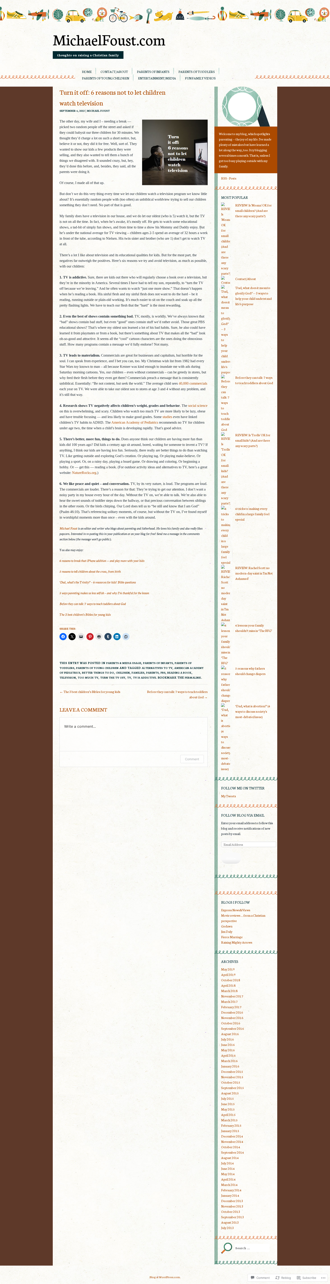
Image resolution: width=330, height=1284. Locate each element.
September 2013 (232, 1217)
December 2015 (232, 1071)
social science (197, 406)
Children (123, 672)
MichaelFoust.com (109, 39)
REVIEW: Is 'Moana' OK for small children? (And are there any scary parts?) (253, 210)
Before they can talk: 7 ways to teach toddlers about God (92, 603)
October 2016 (230, 1023)
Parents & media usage (123, 663)
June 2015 (228, 1104)
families (138, 672)
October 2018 (230, 980)
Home (87, 71)
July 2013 (227, 1227)
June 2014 (228, 1168)
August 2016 (230, 1034)
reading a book (179, 672)
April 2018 (228, 985)
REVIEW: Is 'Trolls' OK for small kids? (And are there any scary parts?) (252, 440)
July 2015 (227, 1098)
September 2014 (232, 1152)
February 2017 (231, 1007)
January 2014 (230, 1195)
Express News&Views (235, 910)
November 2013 (232, 1206)
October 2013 (230, 1211)
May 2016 (228, 1050)
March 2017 (229, 1001)
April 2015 (228, 1114)
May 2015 (228, 1109)
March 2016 (229, 1060)
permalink (193, 677)
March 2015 (229, 1120)
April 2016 (228, 1055)
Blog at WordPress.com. (165, 1277)
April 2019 (228, 974)
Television (67, 677)
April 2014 (228, 1179)
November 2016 (232, 1017)
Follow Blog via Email (242, 815)
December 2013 (232, 1201)
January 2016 (230, 1066)
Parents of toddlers (196, 71)
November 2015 (232, 1077)
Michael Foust (98, 110)
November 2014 (232, 1141)
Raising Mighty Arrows (236, 942)
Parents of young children (105, 78)
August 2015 (230, 1093)
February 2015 (231, 1125)
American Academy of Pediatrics (134, 422)
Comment (192, 759)
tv (129, 677)
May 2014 (228, 1174)
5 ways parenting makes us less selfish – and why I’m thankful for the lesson (104, 593)
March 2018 (229, 990)
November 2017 (232, 996)
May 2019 (228, 969)
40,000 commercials (193, 383)
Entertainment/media (157, 78)
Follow (231, 858)
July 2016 (227, 1039)
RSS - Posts (228, 178)
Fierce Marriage (232, 937)
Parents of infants (153, 71)
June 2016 (228, 1044)
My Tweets (228, 796)
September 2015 (232, 1087)
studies (167, 417)
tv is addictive (144, 677)
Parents (152, 672)
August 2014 (230, 1157)
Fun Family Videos (200, 78)
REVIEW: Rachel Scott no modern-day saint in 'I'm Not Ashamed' (254, 573)
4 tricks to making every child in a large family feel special (252, 513)
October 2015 (230, 1082)
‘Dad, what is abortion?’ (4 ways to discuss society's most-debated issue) (252, 711)
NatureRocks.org (84, 473)
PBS (163, 672)
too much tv (88, 677)
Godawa (226, 926)
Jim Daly (226, 931)
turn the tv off (112, 677)
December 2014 (232, 1136)
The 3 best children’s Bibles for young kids (85, 614)
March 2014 (229, 1184)
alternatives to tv (157, 668)
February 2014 (231, 1190)
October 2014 (230, 1147)
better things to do (98, 672)
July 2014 (227, 1163)
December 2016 (232, 1012)
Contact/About (114, 71)
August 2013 (230, 1222)
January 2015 (230, 1130)
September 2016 (232, 1028)
